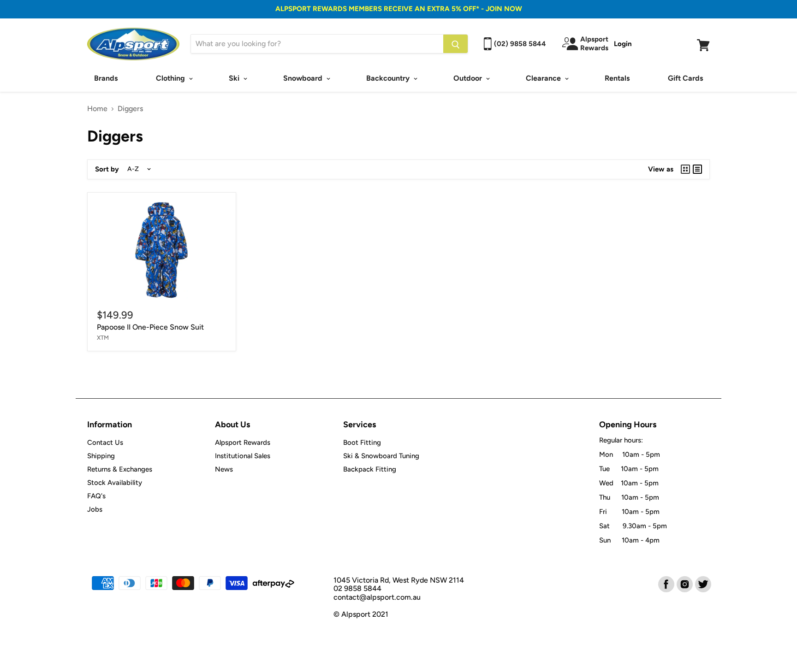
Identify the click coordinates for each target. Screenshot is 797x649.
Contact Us (105, 442)
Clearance (544, 78)
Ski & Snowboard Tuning (381, 456)
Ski (235, 78)
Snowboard (303, 78)
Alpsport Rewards (242, 442)
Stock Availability (114, 482)
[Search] (455, 44)
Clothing (171, 78)
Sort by (107, 169)
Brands (106, 78)
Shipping (101, 456)
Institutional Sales (242, 456)
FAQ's (96, 496)
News (224, 469)
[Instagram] (684, 583)
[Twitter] (702, 583)
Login (623, 44)
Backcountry (388, 78)
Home (97, 109)
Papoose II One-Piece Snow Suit (150, 327)
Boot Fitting (362, 442)
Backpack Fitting (369, 469)
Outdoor (468, 78)
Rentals (617, 78)
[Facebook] (665, 583)
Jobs (94, 509)
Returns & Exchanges (119, 469)
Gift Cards (685, 78)
